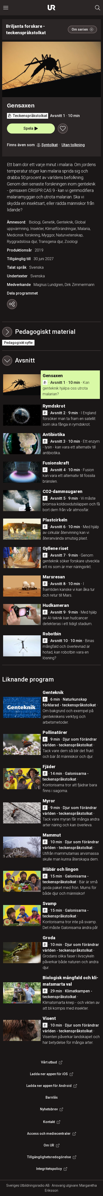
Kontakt (49, 1122)
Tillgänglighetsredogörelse (49, 1157)
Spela (28, 128)
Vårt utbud (49, 1062)
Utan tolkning (73, 145)
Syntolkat (49, 145)
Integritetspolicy (49, 1169)
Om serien (80, 29)
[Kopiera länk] (12, 304)
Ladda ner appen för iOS (49, 1074)
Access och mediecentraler (49, 1133)
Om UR (49, 1145)
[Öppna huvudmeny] (6, 8)
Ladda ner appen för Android (49, 1086)
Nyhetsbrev (49, 1109)
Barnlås (52, 1097)
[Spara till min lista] (63, 128)
